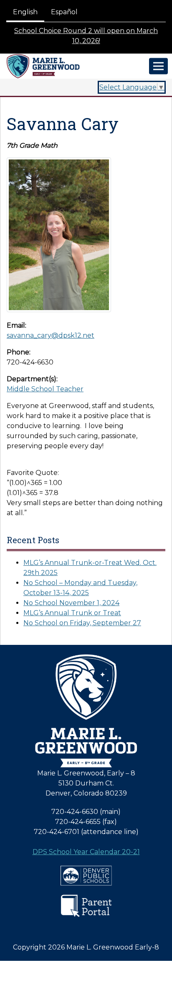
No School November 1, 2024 (71, 603)
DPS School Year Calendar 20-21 (86, 852)
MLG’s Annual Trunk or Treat (72, 613)
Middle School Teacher (45, 389)
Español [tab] (64, 12)
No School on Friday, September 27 (82, 623)
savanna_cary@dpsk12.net (50, 335)
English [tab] (25, 12)
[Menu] (158, 66)
